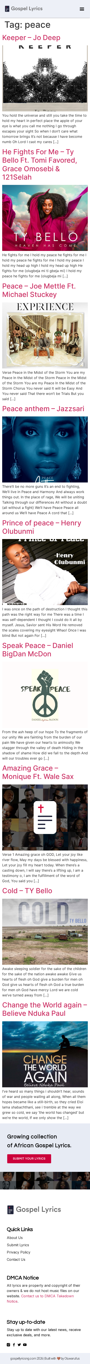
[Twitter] (19, 1344)
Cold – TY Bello (27, 890)
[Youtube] (24, 1344)
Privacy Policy (18, 1252)
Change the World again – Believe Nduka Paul (44, 1009)
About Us (15, 1237)
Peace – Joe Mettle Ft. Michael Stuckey (39, 290)
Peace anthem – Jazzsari (43, 408)
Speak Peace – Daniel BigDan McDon (37, 649)
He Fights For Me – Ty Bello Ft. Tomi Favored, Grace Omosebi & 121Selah (39, 164)
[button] (81, 9)
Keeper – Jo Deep (31, 37)
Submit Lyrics (18, 1245)
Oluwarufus (72, 1358)
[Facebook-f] (14, 1344)
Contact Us (16, 1259)
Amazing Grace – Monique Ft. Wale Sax (38, 772)
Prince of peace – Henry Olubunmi (41, 527)
